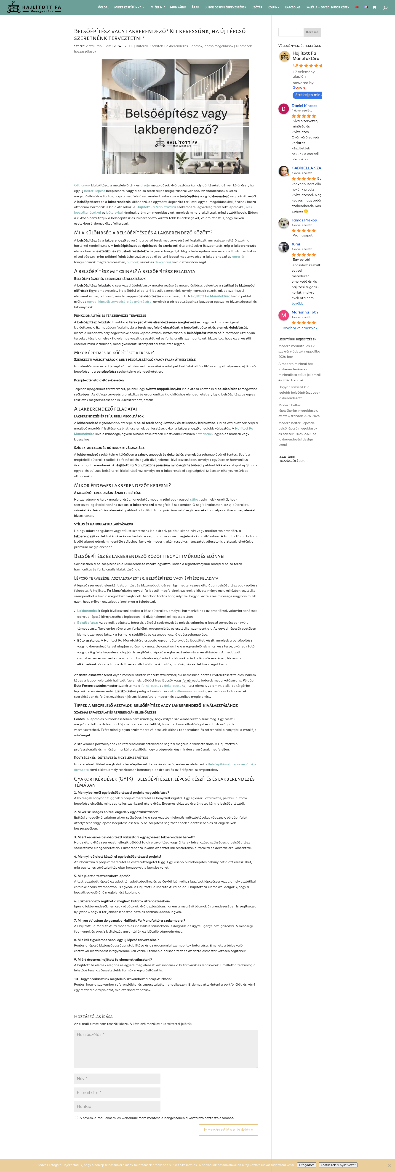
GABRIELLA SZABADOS (313, 168)
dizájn (145, 185)
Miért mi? (158, 7)
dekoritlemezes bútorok (186, 691)
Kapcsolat (292, 7)
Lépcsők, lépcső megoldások (211, 46)
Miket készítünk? (127, 7)
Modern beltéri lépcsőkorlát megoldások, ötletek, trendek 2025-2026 (299, 411)
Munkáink (178, 7)
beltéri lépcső (94, 191)
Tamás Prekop (304, 220)
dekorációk (163, 262)
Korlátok (156, 46)
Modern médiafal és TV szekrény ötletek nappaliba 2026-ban (299, 352)
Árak (195, 7)
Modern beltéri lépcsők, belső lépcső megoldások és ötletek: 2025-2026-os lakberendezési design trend (297, 434)
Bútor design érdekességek (225, 7)
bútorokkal (114, 212)
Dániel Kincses (304, 106)
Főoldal (102, 7)
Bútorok (142, 46)
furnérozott (150, 685)
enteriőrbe (203, 434)
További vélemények (300, 328)
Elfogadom (307, 1165)
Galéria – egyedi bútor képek (327, 7)
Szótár (257, 7)
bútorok (133, 262)
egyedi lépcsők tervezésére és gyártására (119, 301)
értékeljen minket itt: (313, 95)
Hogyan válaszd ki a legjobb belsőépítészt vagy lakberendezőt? (299, 393)
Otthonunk (82, 185)
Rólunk (273, 7)
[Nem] (389, 1165)
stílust (195, 499)
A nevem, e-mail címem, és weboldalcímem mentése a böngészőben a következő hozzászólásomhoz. (157, 1118)
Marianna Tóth (305, 312)
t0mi (296, 244)
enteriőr (238, 256)
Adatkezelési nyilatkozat (338, 1165)
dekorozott (172, 685)
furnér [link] (187, 680)
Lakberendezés (176, 46)
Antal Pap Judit (98, 46)
